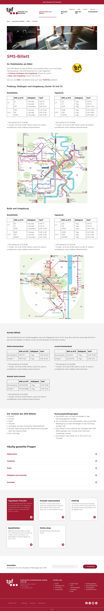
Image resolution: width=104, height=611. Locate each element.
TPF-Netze (58, 587)
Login (52, 609)
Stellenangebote (91, 583)
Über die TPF (78, 12)
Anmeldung (91, 566)
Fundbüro (73, 589)
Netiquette (24, 603)
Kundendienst (93, 12)
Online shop (74, 583)
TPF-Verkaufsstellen (75, 586)
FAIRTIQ (46, 80)
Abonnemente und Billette (45, 12)
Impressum (33, 603)
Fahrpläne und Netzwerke (22, 12)
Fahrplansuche (59, 585)
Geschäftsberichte (92, 585)
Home (8, 21)
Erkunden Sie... (64, 12)
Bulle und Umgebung (16, 76)
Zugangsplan (90, 587)
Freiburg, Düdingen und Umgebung (22, 73)
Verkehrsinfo (59, 589)
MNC (19, 80)
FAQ (71, 591)
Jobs (79, 9)
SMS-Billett (34, 21)
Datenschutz (42, 603)
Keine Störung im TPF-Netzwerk (52, 2)
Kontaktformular (91, 589)
